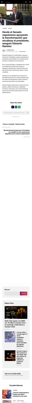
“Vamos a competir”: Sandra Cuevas (13, 124)
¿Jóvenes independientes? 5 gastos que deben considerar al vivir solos (21, 394)
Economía (15, 390)
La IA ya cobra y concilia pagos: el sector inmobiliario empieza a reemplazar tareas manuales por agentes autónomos (22, 339)
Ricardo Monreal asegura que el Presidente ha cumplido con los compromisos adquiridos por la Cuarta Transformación (17, 132)
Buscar (7, 289)
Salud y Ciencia (20, 400)
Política (10, 28)
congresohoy (10, 50)
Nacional (5, 28)
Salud (14, 400)
